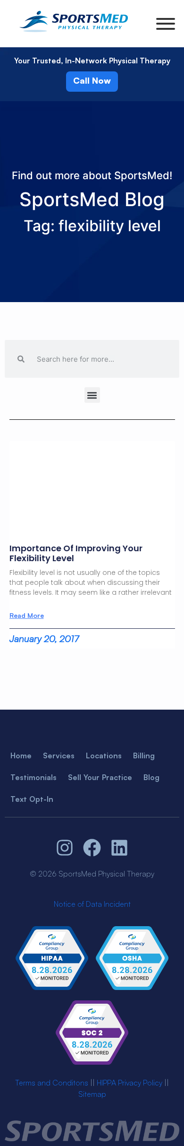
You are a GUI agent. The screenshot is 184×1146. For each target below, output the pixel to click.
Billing (144, 755)
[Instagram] (65, 848)
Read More (26, 615)
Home (21, 755)
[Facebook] (92, 848)
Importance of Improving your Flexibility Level (75, 553)
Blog (151, 777)
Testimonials (33, 777)
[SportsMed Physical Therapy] (73, 33)
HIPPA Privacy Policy (129, 1082)
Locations (104, 755)
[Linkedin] (119, 848)
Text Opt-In (31, 799)
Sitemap (92, 1094)
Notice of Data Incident (92, 904)
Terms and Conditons (51, 1082)
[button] (92, 395)
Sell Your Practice (100, 777)
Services (59, 755)
